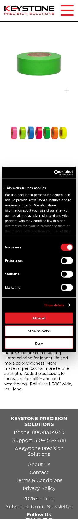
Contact (39, 472)
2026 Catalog (39, 498)
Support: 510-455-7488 (39, 440)
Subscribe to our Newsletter (39, 506)
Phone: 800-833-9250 (39, 432)
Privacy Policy (39, 488)
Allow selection (39, 331)
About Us (39, 464)
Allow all (39, 318)
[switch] (67, 260)
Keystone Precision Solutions (39, 421)
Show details (54, 305)
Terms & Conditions (39, 480)
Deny (39, 343)
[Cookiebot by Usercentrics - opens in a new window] (55, 172)
